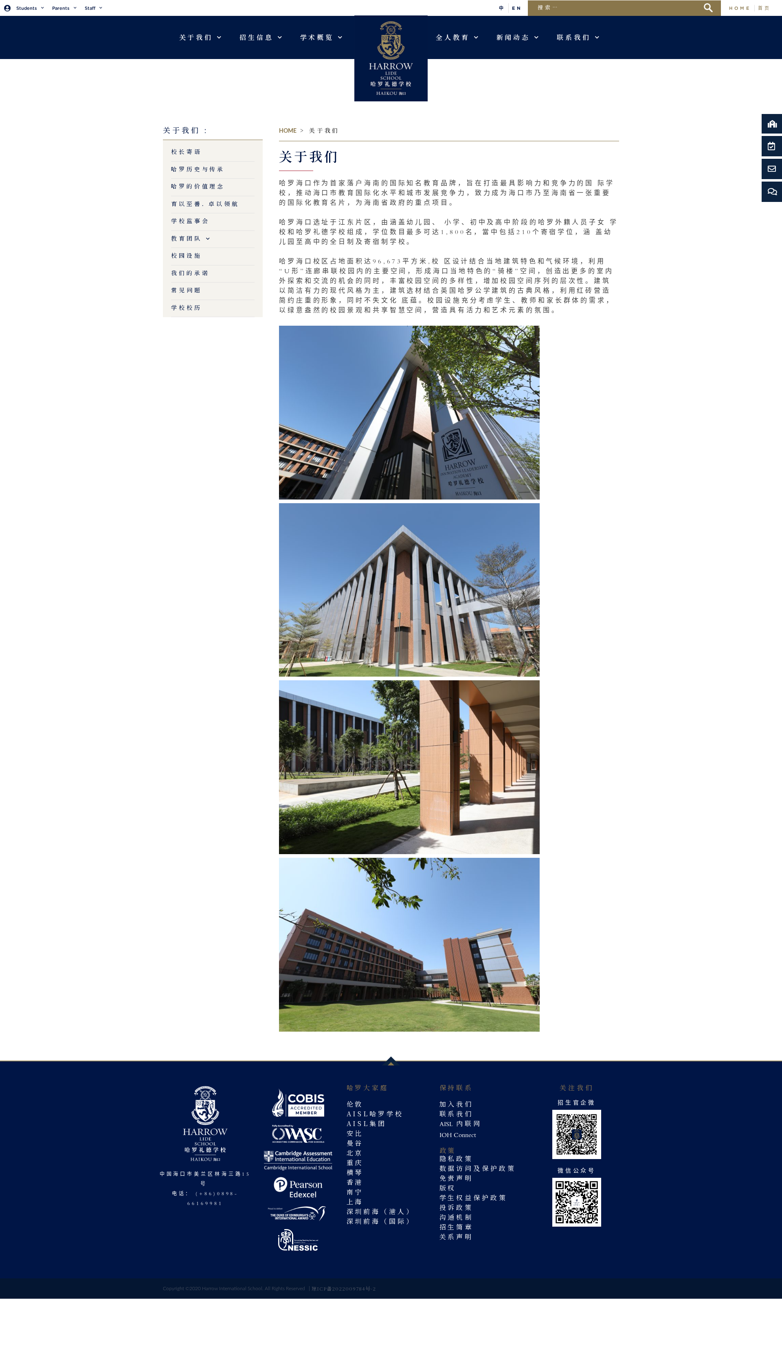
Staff (90, 8)
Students (26, 8)
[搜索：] (617, 6)
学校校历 (186, 308)
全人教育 (453, 37)
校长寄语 (186, 152)
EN (517, 8)
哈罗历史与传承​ (198, 170)
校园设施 (186, 256)
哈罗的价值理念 (198, 187)
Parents (61, 8)
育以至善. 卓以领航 (205, 204)
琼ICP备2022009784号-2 (344, 1288)
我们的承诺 (190, 273)
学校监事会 (190, 221)
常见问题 (186, 291)
